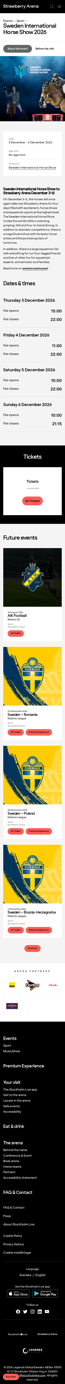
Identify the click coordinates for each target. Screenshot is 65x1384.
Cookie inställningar (17, 1253)
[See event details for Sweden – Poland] (32, 792)
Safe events (11, 1106)
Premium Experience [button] (39, 732)
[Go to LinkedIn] (40, 1311)
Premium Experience (23, 1066)
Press (7, 1216)
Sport (21, 21)
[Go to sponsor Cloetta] (53, 985)
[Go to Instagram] (32, 1311)
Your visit (12, 1082)
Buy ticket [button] (11, 1376)
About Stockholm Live (18, 1224)
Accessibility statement (20, 1178)
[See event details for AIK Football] (32, 594)
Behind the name (15, 1150)
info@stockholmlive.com (30, 1375)
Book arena (11, 1161)
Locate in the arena (16, 1101)
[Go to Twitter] (25, 1311)
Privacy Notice (13, 1244)
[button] (51, 6)
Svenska (25, 1275)
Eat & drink (13, 1126)
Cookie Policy (12, 1236)
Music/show (11, 1051)
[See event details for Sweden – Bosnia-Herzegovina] (32, 891)
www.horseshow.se (34, 268)
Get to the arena (14, 1095)
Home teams (12, 1167)
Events (8, 21)
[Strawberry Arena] (20, 6)
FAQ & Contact (17, 1193)
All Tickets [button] (32, 501)
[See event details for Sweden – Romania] (32, 693)
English (40, 1275)
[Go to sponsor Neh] (12, 985)
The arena (13, 1143)
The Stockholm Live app (20, 1090)
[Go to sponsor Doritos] (32, 985)
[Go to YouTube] (47, 1311)
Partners (9, 1172)
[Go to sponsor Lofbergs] (12, 1006)
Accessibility (12, 1112)
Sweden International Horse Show (32, 168)
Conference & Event (17, 1156)
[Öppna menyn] (59, 6)
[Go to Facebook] (18, 1311)
